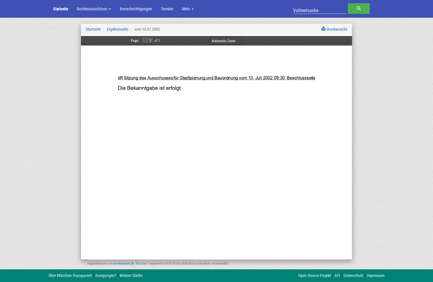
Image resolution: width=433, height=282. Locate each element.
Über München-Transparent (70, 275)
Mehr (186, 9)
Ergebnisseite (117, 29)
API (337, 275)
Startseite (60, 9)
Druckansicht (336, 29)
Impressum (375, 275)
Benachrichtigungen (136, 9)
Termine (167, 9)
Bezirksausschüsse (92, 9)
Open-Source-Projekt (314, 275)
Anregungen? (105, 275)
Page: (135, 40)
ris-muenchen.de (124, 263)
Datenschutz (353, 275)
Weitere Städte (131, 275)
